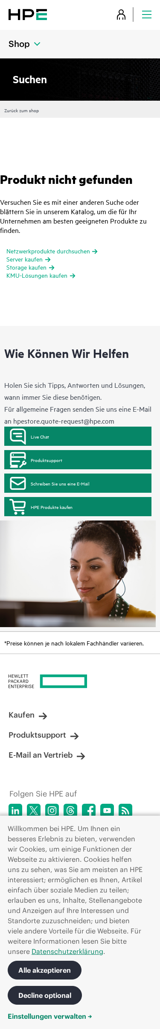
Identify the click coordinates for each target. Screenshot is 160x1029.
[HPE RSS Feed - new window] (125, 810)
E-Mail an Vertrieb (41, 755)
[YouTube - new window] (107, 810)
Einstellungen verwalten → (50, 1016)
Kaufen (22, 715)
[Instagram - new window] (52, 810)
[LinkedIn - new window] (15, 810)
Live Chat (40, 436)
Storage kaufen (26, 267)
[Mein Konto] (121, 14)
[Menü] (146, 14)
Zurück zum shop (21, 110)
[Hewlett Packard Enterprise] (28, 14)
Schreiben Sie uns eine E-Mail (60, 483)
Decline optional (44, 995)
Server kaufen (24, 259)
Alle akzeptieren (44, 970)
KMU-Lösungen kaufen (36, 275)
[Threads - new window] (70, 810)
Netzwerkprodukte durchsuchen (48, 251)
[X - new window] (34, 810)
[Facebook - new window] (89, 810)
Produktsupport (46, 459)
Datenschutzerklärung (67, 951)
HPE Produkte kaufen (52, 506)
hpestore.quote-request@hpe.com (63, 420)
